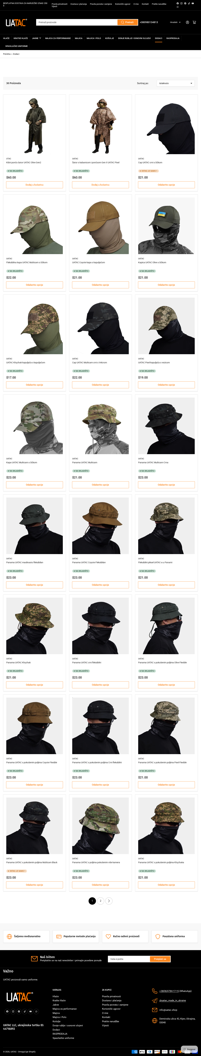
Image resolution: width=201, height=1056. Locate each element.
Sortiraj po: (143, 83)
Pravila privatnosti (59, 4)
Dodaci (158, 38)
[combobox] (87, 22)
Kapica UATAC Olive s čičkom (152, 262)
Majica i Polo (94, 38)
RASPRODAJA (172, 38)
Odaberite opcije (166, 184)
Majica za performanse (58, 38)
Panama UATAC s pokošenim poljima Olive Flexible (162, 662)
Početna (7, 54)
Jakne (35, 38)
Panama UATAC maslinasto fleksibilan (24, 562)
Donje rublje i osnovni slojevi (134, 38)
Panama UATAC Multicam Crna (153, 462)
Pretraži (129, 22)
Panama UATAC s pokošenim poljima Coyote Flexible (31, 762)
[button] (175, 22)
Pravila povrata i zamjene (101, 4)
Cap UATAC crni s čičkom (150, 162)
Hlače (6, 38)
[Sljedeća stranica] (109, 901)
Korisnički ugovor (122, 4)
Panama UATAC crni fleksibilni (86, 662)
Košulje (109, 38)
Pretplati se (160, 959)
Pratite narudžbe (159, 4)
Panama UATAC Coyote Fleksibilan (89, 562)
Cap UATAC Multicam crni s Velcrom (89, 362)
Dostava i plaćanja (79, 4)
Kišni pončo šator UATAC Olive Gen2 (23, 162)
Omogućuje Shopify (26, 1051)
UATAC (13, 1051)
